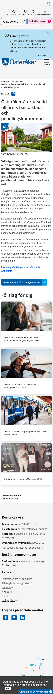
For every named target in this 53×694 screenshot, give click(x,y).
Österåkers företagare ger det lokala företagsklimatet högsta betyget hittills (21, 338)
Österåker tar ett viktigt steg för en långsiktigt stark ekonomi (25, 433)
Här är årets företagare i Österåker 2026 (23, 479)
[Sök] (23, 21)
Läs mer (42, 55)
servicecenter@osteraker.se (32, 529)
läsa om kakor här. (36, 684)
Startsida (5, 81)
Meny (47, 64)
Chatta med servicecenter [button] (34, 691)
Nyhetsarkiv (17, 81)
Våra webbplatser (44, 15)
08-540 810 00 (29, 524)
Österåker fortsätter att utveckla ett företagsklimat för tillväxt (20, 386)
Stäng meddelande (47, 33)
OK (8, 688)
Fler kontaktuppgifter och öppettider (21, 547)
